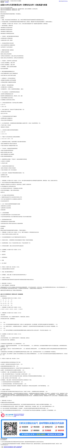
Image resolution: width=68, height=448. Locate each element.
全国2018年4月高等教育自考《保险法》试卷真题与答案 (13, 446)
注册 (63, 1)
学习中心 (66, 1)
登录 (60, 1)
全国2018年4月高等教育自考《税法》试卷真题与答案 (12, 447)
